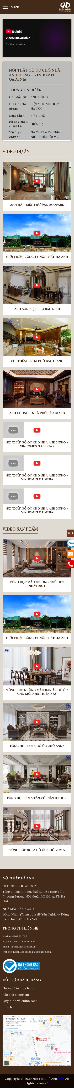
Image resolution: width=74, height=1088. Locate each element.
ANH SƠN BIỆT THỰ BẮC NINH (37, 309)
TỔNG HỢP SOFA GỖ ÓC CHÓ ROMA (37, 850)
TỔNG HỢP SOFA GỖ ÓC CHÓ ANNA (37, 746)
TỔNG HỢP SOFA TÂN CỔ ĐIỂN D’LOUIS (37, 798)
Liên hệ (8, 1007)
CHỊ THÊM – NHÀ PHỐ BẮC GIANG (37, 361)
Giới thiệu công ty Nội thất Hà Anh (37, 257)
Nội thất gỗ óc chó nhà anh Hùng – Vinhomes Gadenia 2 (37, 444)
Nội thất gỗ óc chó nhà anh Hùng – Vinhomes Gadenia (37, 477)
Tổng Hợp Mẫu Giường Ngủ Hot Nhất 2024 (37, 584)
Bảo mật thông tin (16, 995)
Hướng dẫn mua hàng (18, 988)
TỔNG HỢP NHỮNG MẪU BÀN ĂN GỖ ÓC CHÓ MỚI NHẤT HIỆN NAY (37, 692)
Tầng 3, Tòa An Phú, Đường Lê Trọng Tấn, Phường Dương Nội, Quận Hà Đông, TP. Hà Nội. (34, 896)
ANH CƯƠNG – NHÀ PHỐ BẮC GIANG (37, 413)
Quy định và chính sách (20, 1001)
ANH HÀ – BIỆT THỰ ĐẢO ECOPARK (37, 205)
